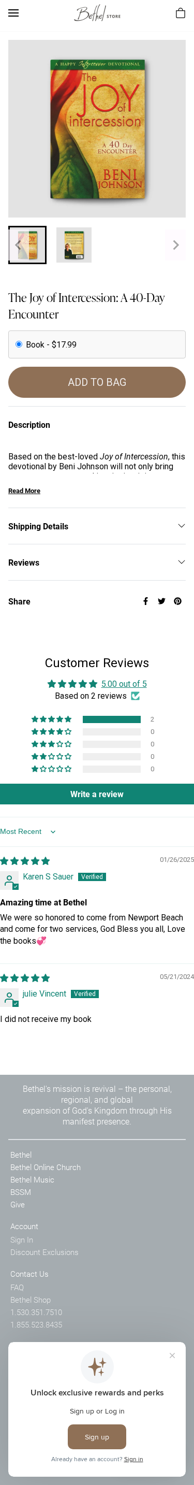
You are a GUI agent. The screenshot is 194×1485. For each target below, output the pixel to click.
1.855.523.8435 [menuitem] (36, 1324)
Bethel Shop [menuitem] (30, 1299)
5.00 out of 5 (124, 684)
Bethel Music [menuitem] (32, 1179)
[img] (25, 861)
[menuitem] (180, 13)
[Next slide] (175, 245)
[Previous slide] (18, 245)
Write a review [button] (97, 793)
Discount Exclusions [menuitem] (44, 1252)
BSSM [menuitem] (20, 1192)
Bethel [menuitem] (21, 1154)
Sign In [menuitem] (21, 1239)
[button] (52, 719)
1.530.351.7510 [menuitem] (36, 1312)
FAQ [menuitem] (17, 1287)
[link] (97, 12)
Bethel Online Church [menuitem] (45, 1167)
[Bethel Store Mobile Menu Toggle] (13, 13)
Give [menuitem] (17, 1204)
